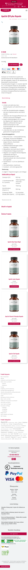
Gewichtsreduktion (9, 427)
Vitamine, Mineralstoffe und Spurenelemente (10, 392)
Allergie (2, 378)
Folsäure (23, 425)
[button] (2, 22)
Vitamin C (14, 437)
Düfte (4, 424)
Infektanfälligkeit (5, 430)
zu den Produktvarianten (14, 249)
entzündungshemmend (6, 425)
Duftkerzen (4, 385)
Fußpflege (4, 407)
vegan (21, 435)
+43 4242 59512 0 (11, 4)
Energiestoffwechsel (18, 424)
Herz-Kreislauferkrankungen (19, 427)
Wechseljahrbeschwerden (6, 393)
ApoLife (4, 422)
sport (12, 434)
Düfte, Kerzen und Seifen (6, 382)
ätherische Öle (18, 439)
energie (10, 424)
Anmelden (20, 4)
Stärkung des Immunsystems (12, 435)
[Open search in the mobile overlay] (14, 370)
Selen (9, 433)
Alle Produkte (14, 19)
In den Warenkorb (13, 64)
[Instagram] (15, 459)
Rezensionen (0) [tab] (6, 200)
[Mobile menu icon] (26, 10)
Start (10, 19)
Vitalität (24, 435)
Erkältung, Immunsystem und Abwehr (9, 400)
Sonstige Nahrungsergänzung (7, 390)
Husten (10, 428)
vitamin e (24, 437)
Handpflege (4, 409)
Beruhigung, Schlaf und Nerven (7, 397)
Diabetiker (24, 422)
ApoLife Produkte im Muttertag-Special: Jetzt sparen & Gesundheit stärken (12, 513)
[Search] (14, 6)
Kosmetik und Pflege (5, 405)
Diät (1, 424)
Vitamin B (7, 437)
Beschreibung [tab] (6, 98)
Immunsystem (17, 429)
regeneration (20, 432)
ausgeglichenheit (11, 422)
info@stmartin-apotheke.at (14, 456)
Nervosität (15, 432)
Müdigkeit (10, 432)
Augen (2, 395)
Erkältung (13, 425)
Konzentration (12, 430)
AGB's (23, 562)
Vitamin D (19, 437)
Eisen (7, 424)
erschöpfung (18, 425)
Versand (14, 54)
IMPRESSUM (12, 562)
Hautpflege (4, 411)
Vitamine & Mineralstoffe (6, 438)
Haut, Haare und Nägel (6, 404)
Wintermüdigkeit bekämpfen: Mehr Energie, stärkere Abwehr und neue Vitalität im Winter (12, 522)
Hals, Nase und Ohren (5, 402)
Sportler (16, 434)
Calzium (20, 422)
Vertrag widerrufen (5, 566)
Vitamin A (2, 437)
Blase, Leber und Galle (5, 399)
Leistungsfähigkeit (19, 430)
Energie (2, 387)
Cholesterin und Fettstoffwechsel (8, 380)
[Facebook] (13, 459)
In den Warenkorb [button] (14, 286)
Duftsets (4, 383)
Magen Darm (3, 412)
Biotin (16, 422)
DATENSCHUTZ (18, 562)
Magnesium (4, 432)
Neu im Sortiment (4, 376)
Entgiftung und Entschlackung (7, 388)
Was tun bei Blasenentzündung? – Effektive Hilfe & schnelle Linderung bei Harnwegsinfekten (13, 517)
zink (13, 439)
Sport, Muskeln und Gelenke (7, 414)
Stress (2, 435)
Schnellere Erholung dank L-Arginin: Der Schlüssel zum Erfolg (13, 508)
